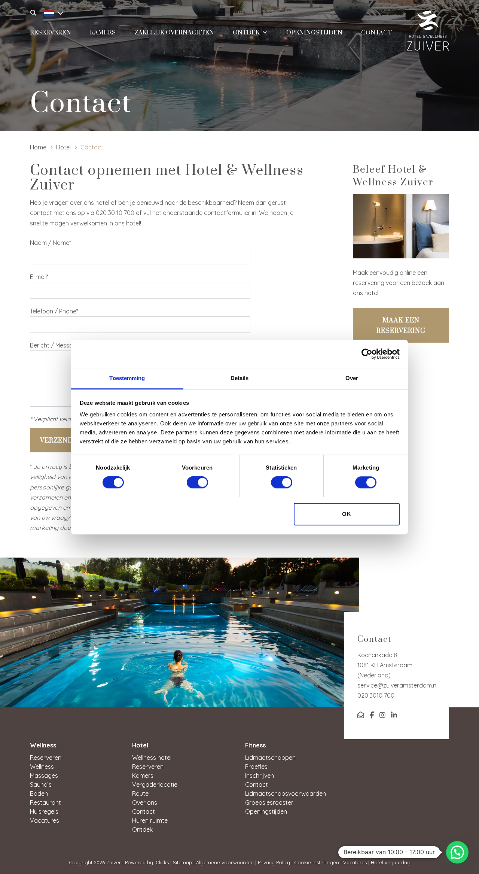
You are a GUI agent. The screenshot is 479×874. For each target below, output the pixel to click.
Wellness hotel (151, 757)
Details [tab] (240, 378)
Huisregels (44, 811)
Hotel (63, 147)
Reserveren (50, 32)
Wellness (42, 766)
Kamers (103, 32)
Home (38, 147)
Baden (39, 793)
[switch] (197, 483)
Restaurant (45, 802)
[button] (457, 852)
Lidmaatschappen (270, 757)
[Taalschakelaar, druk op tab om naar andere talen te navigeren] (51, 11)
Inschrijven (259, 775)
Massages (44, 775)
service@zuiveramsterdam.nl (397, 685)
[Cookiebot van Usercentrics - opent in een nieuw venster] (367, 353)
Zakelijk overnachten (174, 32)
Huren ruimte (150, 820)
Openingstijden (314, 32)
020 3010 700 (375, 695)
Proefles (256, 766)
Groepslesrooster (269, 802)
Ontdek (246, 32)
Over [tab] (351, 378)
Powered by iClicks (147, 862)
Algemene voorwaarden (225, 862)
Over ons (144, 802)
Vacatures (44, 820)
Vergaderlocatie (154, 784)
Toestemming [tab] (127, 378)
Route (140, 793)
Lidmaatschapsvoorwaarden (285, 793)
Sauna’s (41, 784)
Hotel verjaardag (391, 862)
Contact (376, 32)
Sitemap (182, 862)
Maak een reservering (400, 325)
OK (346, 514)
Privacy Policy (274, 862)
